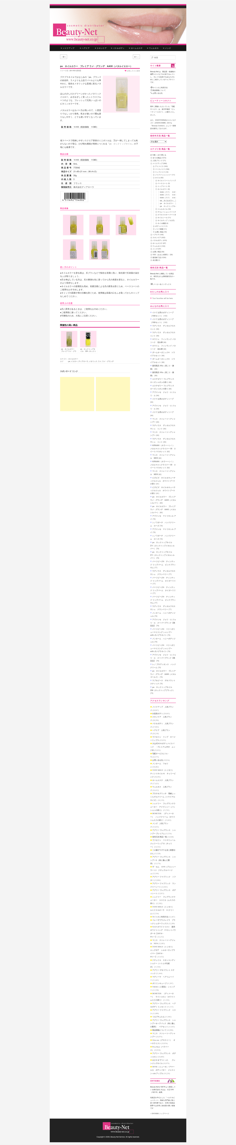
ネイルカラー (73, 359)
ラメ (99, 361)
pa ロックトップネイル (120, 143)
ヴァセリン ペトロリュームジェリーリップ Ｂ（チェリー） (162, 843)
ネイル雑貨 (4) (163, 223)
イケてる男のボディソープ (163, 398)
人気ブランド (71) (159, 160)
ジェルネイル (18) (164, 209)
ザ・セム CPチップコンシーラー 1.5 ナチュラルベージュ (163, 870)
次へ (136, 56)
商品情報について (159, 90)
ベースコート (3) (164, 183)
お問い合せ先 (157, 93)
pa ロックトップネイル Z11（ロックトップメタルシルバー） (162, 545)
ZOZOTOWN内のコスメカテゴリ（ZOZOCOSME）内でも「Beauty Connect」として (163, 123)
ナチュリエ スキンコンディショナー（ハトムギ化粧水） (162, 963)
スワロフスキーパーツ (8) (167, 214)
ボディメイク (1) (161, 226)
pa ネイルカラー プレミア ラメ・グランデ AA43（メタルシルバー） (163, 499)
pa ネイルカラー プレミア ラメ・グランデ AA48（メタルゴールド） (163, 673)
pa (69, 361)
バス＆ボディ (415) (160, 240)
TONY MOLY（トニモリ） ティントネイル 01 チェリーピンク (163, 773)
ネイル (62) (159, 177)
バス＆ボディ (118, 48)
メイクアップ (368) (160, 163)
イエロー (74, 361)
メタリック (93, 361)
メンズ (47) (157, 249)
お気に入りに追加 (133, 70)
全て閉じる (162, 155)
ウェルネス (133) (159, 246)
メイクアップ (68, 48)
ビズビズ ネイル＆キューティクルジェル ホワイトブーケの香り (162, 480)
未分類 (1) (156, 260)
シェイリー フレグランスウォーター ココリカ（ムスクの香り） (162, 900)
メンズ (167, 48)
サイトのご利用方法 (160, 87)
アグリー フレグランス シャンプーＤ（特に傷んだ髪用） (163, 860)
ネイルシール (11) (164, 217)
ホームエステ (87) (159, 243)
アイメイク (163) (161, 166)
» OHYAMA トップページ (159, 1113)
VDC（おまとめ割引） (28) (163, 254)
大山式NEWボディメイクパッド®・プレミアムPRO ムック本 (162, 747)
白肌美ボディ (157, 713)
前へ (63, 56)
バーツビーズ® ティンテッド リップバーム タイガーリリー (163, 580)
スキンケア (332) (159, 237)
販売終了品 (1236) (159, 257)
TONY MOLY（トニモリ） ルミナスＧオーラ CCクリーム (162, 910)
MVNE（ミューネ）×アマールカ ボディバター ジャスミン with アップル (162, 1070)
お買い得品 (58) (158, 251)
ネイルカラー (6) (164, 189)
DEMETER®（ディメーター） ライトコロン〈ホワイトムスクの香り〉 (162, 997)
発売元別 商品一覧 (159, 837)
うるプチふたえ (158, 1017)
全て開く (153, 155)
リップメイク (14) (161, 172)
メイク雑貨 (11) (161, 229)
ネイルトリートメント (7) (167, 180)
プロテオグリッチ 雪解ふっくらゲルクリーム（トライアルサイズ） (162, 797)
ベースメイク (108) (162, 169)
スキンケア (101, 48)
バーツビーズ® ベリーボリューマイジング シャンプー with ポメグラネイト (162, 632)
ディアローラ (83, 361)
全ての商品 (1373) (159, 158)
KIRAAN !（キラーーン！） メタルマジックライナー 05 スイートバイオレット (163, 448)
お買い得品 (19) (161, 232)
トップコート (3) (164, 186)
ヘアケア (86, 48)
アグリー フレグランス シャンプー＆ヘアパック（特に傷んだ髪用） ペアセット (163, 1023)
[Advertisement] (77, 394)
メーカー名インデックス (162, 284)
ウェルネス (153, 48)
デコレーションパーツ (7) (167, 212)
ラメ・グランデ (108, 361)
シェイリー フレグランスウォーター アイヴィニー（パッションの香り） (162, 807)
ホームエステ (136, 48)
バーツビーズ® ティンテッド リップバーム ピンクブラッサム (163, 564)
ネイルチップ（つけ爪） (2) (168, 220)
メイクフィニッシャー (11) (165, 174)
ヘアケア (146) (158, 234)
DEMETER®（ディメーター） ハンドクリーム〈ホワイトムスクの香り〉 (162, 817)
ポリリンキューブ (159, 983)
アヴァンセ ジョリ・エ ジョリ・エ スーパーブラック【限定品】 (163, 622)
